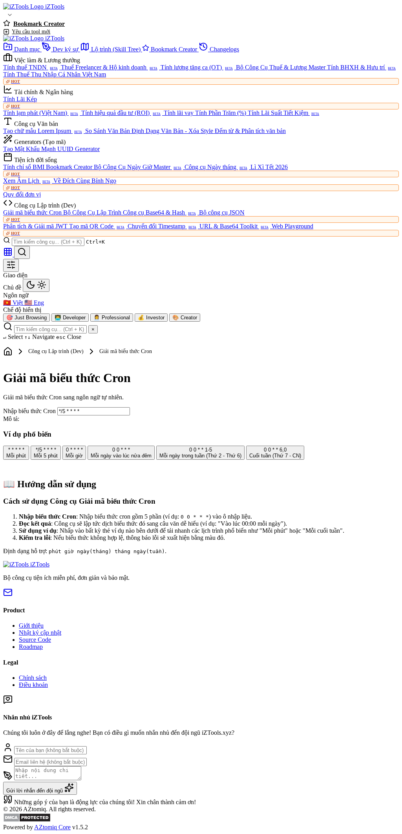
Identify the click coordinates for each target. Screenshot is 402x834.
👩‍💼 (111, 317)
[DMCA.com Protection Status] (27, 820)
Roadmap (31, 646)
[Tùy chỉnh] (11, 265)
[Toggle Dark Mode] (36, 285)
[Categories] (8, 254)
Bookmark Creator (39, 23)
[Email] (8, 595)
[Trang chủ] (8, 351)
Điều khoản (33, 684)
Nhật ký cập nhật (40, 632)
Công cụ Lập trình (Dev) (56, 351)
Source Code (35, 639)
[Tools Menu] (10, 15)
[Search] (22, 252)
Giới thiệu (31, 625)
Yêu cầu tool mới (31, 31)
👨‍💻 (70, 317)
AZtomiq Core (52, 827)
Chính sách (33, 677)
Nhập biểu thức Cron (30, 411)
